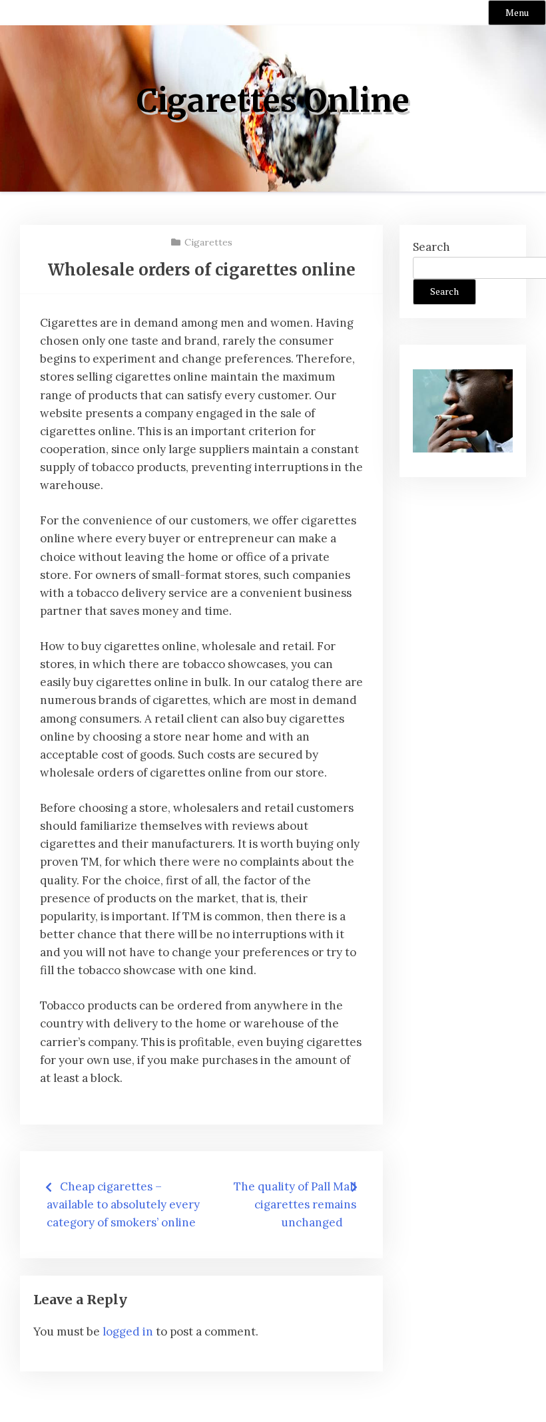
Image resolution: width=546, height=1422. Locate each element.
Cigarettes (208, 242)
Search (431, 247)
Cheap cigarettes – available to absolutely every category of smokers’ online (123, 1204)
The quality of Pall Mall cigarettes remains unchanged (295, 1204)
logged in (128, 1331)
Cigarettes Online (273, 100)
